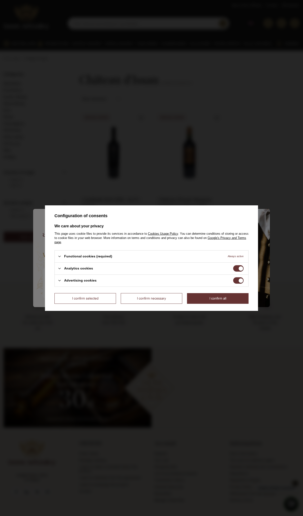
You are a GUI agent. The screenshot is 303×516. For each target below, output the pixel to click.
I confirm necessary (151, 298)
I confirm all (217, 298)
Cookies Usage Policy (163, 233)
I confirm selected (85, 298)
